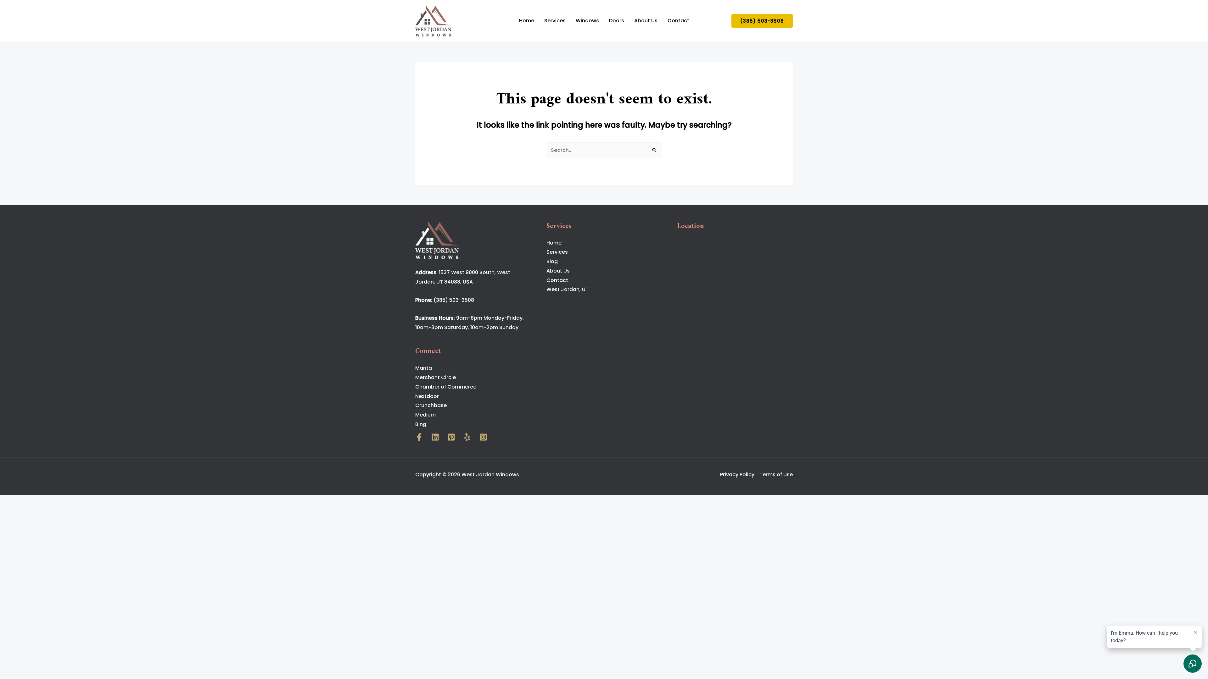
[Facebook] (419, 437)
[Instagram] (483, 437)
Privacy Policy (737, 474)
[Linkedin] (435, 437)
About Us (645, 20)
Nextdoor (427, 396)
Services (555, 20)
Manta (423, 368)
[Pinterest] (451, 437)
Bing (420, 424)
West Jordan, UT (567, 289)
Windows (587, 20)
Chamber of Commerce (445, 386)
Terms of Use (776, 474)
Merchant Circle (435, 377)
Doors (616, 20)
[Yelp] (467, 437)
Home (526, 20)
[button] (762, 21)
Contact (678, 20)
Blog (552, 261)
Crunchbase (431, 405)
